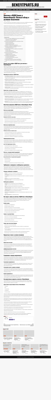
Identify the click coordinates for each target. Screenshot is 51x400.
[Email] (14, 319)
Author (6, 61)
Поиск (36, 13)
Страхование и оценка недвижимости (11, 55)
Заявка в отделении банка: (10, 50)
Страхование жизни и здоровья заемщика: (12, 57)
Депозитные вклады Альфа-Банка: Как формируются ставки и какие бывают (40, 25)
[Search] (47, 9)
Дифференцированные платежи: (10, 54)
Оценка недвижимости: (9, 58)
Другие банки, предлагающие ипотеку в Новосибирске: (14, 60)
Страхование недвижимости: (10, 56)
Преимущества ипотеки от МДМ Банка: (11, 39)
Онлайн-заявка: (8, 49)
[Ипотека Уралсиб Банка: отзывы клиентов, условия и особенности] (29, 333)
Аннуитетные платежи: (9, 53)
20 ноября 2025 (18, 340)
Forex (3, 9)
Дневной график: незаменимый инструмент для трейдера (39, 27)
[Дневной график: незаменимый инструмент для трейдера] (25, 347)
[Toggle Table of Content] (23, 37)
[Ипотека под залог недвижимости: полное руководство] (19, 333)
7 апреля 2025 (29, 340)
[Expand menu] (4, 9)
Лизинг (24, 9)
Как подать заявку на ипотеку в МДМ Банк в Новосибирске (14, 48)
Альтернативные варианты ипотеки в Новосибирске (13, 59)
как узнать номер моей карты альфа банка (40, 22)
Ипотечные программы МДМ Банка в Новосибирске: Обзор (14, 41)
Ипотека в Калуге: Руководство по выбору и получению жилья (8, 338)
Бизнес (14, 9)
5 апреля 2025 (8, 21)
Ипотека (4, 13)
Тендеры (17, 9)
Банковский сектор (8, 9)
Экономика (33, 9)
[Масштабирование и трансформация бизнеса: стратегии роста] (34, 347)
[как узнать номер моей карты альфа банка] (7, 347)
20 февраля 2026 (8, 339)
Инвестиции (20, 9)
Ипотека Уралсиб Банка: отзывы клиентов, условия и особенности (29, 338)
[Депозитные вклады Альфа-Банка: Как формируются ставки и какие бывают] (16, 347)
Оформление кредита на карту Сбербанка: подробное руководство (27, 324)
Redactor (5, 21)
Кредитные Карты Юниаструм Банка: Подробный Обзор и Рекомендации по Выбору (11, 324)
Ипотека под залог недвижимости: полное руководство (17, 338)
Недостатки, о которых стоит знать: (11, 40)
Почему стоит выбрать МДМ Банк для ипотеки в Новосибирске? (14, 38)
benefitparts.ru (25, 4)
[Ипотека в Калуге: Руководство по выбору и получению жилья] (8, 333)
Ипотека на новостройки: (9, 42)
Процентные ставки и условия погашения (11, 52)
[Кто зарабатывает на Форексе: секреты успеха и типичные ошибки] (43, 347)
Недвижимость (28, 9)
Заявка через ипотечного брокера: (11, 51)
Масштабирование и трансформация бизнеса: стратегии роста (40, 29)
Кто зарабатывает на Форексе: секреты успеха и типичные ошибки (41, 32)
